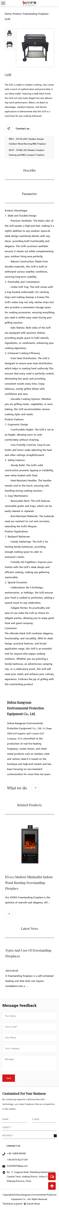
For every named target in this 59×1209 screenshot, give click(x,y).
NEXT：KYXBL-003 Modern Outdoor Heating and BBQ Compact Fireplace (26, 152)
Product (17, 13)
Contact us (22, 128)
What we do (17, 787)
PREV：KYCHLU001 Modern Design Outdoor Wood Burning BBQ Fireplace (27, 141)
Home (8, 13)
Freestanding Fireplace (35, 13)
